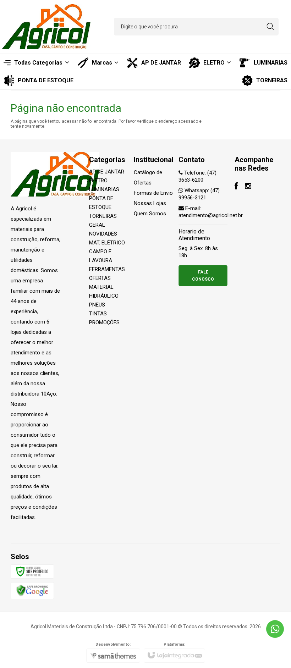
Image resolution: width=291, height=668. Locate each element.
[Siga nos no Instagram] (248, 187)
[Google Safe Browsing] (32, 590)
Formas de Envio (153, 193)
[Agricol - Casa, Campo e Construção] (46, 27)
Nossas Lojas (150, 203)
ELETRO (98, 180)
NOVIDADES (103, 234)
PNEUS (97, 305)
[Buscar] (270, 26)
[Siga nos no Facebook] (236, 187)
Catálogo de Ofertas (148, 177)
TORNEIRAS (103, 216)
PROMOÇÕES (104, 322)
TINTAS (98, 313)
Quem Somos (150, 213)
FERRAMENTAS (107, 269)
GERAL (97, 225)
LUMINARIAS (104, 189)
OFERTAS (100, 278)
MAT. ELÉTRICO (107, 242)
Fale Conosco (203, 276)
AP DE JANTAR (106, 172)
